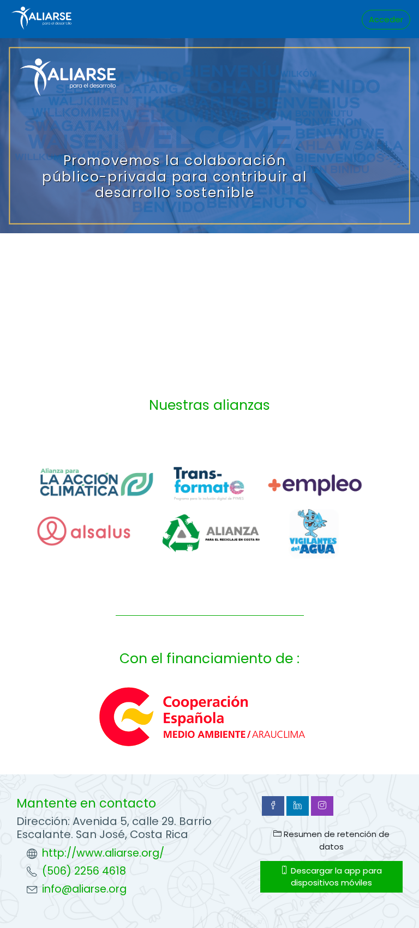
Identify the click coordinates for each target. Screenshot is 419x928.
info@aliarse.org (84, 889)
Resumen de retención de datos (336, 840)
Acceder (386, 19)
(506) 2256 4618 (84, 871)
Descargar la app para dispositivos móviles (335, 876)
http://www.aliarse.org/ (103, 853)
